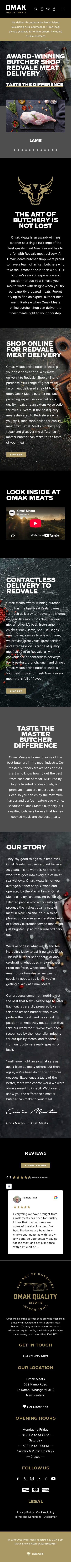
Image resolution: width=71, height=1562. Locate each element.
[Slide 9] (45, 150)
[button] (63, 9)
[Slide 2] (18, 150)
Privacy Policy (25, 1512)
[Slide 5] (30, 150)
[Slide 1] (15, 150)
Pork (35, 140)
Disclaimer (50, 1516)
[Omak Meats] (16, 9)
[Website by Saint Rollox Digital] (35, 1554)
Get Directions (37, 1407)
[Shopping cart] (52, 8)
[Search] (34, 8)
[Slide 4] (26, 150)
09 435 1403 (38, 1356)
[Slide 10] (49, 150)
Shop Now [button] (16, 455)
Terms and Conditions (27, 1516)
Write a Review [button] (37, 1165)
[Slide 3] (22, 150)
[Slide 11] (52, 150)
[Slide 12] (56, 150)
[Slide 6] (34, 150)
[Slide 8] (41, 150)
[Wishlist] (46, 8)
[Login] (40, 8)
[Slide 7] (37, 150)
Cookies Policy (45, 1512)
